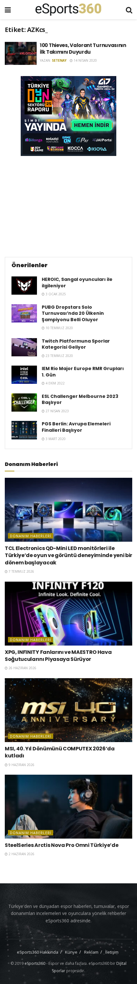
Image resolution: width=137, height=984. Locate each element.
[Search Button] (129, 9)
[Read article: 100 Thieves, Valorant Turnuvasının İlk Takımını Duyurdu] (21, 53)
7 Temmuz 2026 (21, 571)
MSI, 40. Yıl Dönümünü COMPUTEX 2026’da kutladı (60, 752)
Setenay (59, 60)
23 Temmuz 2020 (59, 355)
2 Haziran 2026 (21, 854)
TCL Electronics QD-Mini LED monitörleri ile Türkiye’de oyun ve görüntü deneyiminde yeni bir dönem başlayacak (68, 555)
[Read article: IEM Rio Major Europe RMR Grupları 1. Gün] (24, 375)
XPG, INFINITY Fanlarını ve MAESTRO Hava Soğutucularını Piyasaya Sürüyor (58, 655)
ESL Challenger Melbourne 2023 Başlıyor (80, 399)
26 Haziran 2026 (22, 668)
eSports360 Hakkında (37, 952)
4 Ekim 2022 (55, 383)
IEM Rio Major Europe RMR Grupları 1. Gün (83, 371)
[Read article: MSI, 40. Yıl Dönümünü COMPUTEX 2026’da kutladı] (68, 710)
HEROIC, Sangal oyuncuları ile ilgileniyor (77, 282)
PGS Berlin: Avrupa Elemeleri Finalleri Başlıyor (76, 427)
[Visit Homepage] (68, 10)
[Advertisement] (68, 205)
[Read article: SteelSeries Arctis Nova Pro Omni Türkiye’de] (68, 807)
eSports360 (35, 963)
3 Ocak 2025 (55, 294)
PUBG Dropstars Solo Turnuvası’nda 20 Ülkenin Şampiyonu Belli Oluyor (73, 313)
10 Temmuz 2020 (59, 328)
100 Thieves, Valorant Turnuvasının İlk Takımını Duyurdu (83, 48)
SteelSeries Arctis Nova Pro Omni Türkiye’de (61, 845)
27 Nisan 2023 (57, 411)
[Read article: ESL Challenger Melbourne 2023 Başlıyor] (24, 402)
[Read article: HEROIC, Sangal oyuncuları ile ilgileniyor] (24, 285)
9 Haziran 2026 (21, 765)
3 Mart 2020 (55, 439)
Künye (71, 952)
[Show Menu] (8, 9)
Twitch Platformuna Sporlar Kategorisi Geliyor (76, 344)
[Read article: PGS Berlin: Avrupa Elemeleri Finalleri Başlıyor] (24, 430)
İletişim (112, 952)
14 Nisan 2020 (85, 60)
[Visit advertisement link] (68, 116)
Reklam (91, 952)
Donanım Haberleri (30, 535)
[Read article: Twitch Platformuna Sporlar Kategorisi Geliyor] (24, 347)
